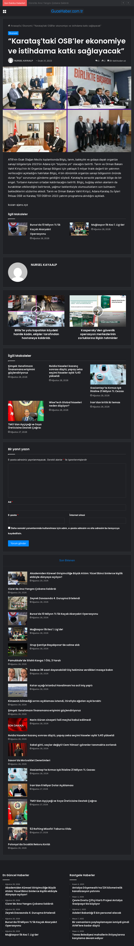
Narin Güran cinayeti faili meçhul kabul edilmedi (60, 720)
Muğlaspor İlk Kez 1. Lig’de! (107, 225)
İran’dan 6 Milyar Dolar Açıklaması (51, 785)
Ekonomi (27, 25)
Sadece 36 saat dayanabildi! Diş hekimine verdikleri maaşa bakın (71, 670)
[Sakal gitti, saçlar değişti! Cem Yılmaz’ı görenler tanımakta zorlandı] (17, 749)
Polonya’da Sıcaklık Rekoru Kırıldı (29, 844)
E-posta (13, 515)
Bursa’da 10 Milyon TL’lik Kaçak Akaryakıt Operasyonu (45, 229)
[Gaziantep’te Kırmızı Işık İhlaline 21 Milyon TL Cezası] (108, 374)
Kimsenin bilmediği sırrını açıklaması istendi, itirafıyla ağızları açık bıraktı (54, 701)
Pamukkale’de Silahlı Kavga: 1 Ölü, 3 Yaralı (34, 660)
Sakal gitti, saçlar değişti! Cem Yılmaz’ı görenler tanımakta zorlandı (73, 745)
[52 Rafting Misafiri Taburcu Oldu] (17, 833)
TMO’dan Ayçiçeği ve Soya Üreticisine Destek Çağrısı (25, 426)
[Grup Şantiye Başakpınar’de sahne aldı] (17, 649)
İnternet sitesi (77, 515)
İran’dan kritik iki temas (105, 402)
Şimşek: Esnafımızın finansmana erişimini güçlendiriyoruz (21, 369)
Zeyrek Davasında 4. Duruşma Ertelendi (50, 3)
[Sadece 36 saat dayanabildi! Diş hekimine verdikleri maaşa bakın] (17, 674)
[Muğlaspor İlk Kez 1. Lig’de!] (79, 229)
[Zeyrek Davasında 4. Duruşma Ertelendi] (17, 603)
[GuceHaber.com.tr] (67, 11)
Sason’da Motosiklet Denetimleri (29, 760)
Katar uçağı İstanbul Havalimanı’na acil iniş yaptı (61, 685)
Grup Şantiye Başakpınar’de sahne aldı (55, 645)
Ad (10, 502)
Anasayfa (15, 25)
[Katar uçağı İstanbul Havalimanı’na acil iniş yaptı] (17, 690)
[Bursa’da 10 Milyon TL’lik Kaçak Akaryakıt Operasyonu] (17, 229)
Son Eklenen (67, 560)
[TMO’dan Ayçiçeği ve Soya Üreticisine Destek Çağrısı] (26, 411)
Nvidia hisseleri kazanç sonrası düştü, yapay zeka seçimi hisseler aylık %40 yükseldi (66, 371)
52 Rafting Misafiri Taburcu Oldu (50, 829)
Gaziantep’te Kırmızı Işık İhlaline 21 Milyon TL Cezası (107, 389)
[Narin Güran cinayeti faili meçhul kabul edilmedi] (17, 724)
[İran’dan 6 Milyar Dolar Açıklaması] (17, 790)
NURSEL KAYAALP (23, 60)
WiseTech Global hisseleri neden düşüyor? (65, 404)
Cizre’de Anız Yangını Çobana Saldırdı (32, 589)
